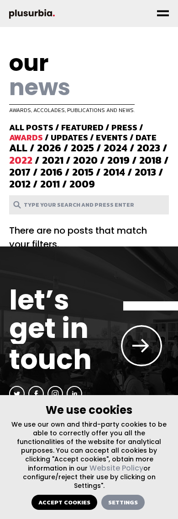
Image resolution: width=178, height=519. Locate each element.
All (18, 147)
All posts (31, 127)
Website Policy (116, 468)
